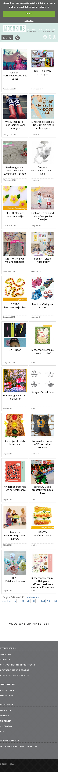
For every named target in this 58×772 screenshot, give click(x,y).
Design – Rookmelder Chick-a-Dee (42, 170)
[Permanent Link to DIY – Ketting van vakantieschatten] (15, 256)
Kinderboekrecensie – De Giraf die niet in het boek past (42, 125)
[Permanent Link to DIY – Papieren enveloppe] (42, 68)
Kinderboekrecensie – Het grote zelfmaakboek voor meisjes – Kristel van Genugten (42, 584)
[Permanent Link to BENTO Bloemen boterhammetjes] (15, 210)
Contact (5, 660)
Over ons (5, 654)
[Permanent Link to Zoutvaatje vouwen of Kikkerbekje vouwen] (42, 438)
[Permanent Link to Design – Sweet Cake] (42, 389)
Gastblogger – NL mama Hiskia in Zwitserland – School (14, 170)
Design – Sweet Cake (42, 392)
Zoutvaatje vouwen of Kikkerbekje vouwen (42, 444)
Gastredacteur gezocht (14, 670)
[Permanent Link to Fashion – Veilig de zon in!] (42, 302)
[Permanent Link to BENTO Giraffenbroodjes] (42, 530)
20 (28, 601)
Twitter (4, 716)
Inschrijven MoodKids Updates (18, 747)
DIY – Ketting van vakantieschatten (15, 260)
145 (49, 601)
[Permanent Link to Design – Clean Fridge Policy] (42, 256)
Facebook (5, 711)
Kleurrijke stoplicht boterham (15, 442)
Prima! (29, 13)
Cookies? (29, 20)
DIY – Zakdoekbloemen (15, 579)
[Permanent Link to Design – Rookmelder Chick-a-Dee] (42, 165)
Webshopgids (8, 696)
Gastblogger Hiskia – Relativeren (15, 397)
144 (43, 601)
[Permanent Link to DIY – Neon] (15, 347)
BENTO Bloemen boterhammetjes (15, 214)
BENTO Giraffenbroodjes (42, 534)
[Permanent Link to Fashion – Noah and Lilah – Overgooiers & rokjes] (42, 210)
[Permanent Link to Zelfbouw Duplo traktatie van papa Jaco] (42, 484)
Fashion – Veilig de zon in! (42, 306)
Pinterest (5, 721)
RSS (2, 732)
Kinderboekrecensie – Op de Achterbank (15, 488)
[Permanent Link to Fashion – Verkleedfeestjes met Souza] (15, 70)
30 (33, 601)
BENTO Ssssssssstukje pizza (15, 306)
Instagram (6, 726)
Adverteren (7, 690)
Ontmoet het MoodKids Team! (17, 665)
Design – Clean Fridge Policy (42, 260)
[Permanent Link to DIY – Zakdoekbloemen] (15, 575)
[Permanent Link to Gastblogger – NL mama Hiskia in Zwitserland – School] (15, 165)
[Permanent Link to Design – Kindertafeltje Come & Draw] (15, 530)
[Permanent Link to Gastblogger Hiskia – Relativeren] (15, 393)
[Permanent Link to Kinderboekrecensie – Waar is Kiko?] (42, 347)
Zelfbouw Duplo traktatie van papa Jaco (42, 490)
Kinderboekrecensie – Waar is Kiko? (42, 351)
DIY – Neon (15, 350)
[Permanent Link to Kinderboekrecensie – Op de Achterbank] (15, 484)
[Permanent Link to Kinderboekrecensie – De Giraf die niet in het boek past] (42, 119)
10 (23, 601)
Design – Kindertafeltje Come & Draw (15, 535)
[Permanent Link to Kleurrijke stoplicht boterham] (15, 438)
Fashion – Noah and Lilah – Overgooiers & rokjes (42, 216)
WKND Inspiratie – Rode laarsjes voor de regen (15, 125)
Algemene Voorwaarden (14, 675)
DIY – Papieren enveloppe (42, 72)
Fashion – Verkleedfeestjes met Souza (15, 75)
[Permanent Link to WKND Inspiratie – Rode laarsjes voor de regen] (15, 119)
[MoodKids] (29, 31)
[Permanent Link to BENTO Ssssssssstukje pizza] (15, 302)
